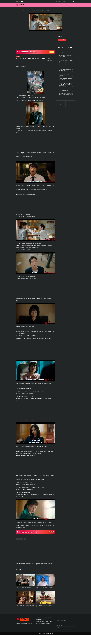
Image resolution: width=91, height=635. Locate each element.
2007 (66, 57)
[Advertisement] (35, 41)
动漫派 (58, 627)
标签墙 (73, 4)
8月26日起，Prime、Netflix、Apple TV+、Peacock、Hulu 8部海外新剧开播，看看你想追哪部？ (66, 84)
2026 (66, 91)
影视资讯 (18, 56)
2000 (66, 53)
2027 (66, 86)
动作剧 (18, 539)
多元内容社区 (59, 625)
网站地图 (58, 1)
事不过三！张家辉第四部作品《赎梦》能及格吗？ (44, 587)
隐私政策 (49, 633)
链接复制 (62, 39)
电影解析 (68, 4)
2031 (66, 95)
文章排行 (59, 4)
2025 (66, 62)
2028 (66, 71)
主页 (55, 4)
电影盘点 (63, 4)
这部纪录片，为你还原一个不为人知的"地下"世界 (24, 587)
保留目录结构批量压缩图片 (61, 620)
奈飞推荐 (19, 10)
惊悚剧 (22, 539)
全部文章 (23, 10)
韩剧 (25, 539)
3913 (51, 60)
